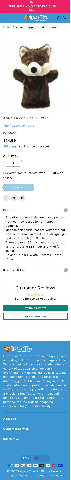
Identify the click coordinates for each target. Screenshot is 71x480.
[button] (5, 18)
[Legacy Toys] (35, 18)
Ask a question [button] (34, 314)
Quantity (11, 156)
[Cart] (65, 18)
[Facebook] (6, 198)
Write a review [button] (34, 306)
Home (7, 27)
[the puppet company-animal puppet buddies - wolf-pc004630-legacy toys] (35, 76)
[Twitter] (14, 198)
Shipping (9, 146)
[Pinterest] (22, 198)
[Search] (59, 18)
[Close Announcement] (65, 6)
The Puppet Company (18, 125)
